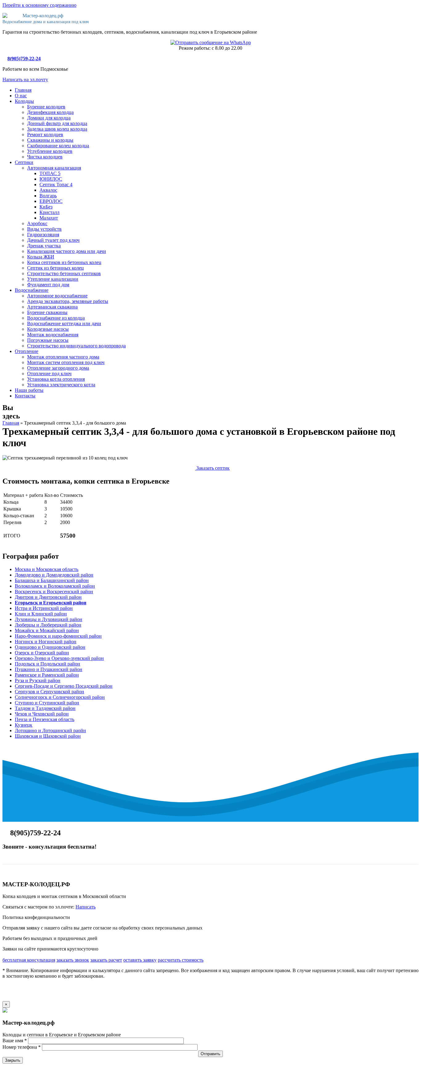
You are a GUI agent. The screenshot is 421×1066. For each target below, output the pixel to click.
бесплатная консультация (28, 960)
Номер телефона (21, 1047)
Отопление (26, 351)
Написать (86, 906)
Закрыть (12, 1060)
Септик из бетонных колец (55, 268)
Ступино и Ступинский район (47, 702)
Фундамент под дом (48, 284)
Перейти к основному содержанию (39, 5)
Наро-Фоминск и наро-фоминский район (58, 636)
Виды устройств (44, 229)
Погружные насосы (47, 340)
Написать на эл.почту (25, 79)
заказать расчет (106, 960)
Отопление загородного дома (58, 368)
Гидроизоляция (43, 234)
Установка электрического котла (61, 384)
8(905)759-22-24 (24, 58)
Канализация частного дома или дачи (66, 251)
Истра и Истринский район (44, 608)
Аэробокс (37, 223)
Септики (24, 162)
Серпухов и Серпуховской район (49, 691)
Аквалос (48, 190)
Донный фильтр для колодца (57, 123)
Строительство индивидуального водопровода (76, 345)
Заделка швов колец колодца (57, 129)
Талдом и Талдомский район (45, 708)
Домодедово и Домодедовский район (54, 574)
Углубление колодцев (49, 151)
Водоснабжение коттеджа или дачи (64, 323)
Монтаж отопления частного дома (63, 356)
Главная (23, 90)
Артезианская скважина (52, 306)
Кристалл (49, 212)
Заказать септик (212, 468)
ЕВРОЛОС (51, 201)
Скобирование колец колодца (58, 145)
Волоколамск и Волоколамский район (55, 586)
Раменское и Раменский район (47, 675)
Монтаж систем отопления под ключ (65, 362)
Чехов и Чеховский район (42, 713)
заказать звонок (72, 960)
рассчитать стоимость (180, 960)
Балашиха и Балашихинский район (52, 580)
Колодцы (24, 101)
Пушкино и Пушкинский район (48, 669)
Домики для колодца (49, 117)
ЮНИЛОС (50, 179)
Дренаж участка (44, 245)
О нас (21, 95)
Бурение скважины (47, 312)
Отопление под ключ (49, 373)
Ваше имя (14, 1040)
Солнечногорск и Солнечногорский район (60, 697)
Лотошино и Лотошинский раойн (50, 730)
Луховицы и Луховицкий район (48, 619)
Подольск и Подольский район (47, 663)
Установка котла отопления (56, 379)
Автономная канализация (54, 167)
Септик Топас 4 (55, 184)
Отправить (210, 1053)
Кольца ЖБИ (40, 256)
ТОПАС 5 (49, 173)
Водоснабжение (31, 290)
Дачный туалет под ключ (53, 240)
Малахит (48, 217)
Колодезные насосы (48, 329)
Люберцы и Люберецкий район (48, 624)
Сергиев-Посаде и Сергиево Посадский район (63, 686)
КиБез (45, 206)
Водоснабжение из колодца (56, 318)
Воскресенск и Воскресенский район (54, 591)
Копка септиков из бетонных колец (64, 262)
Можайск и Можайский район (47, 630)
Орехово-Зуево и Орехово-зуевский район (59, 658)
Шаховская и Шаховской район (48, 736)
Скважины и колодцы (50, 140)
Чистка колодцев (45, 156)
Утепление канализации (52, 279)
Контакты (25, 395)
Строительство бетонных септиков (64, 273)
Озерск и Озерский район (42, 652)
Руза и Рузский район (37, 680)
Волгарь (48, 195)
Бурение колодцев (46, 106)
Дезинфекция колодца (50, 112)
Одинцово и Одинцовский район (50, 647)
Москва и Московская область (46, 569)
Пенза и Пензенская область (44, 719)
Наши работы (29, 390)
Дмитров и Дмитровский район (48, 597)
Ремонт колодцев (45, 134)
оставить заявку (140, 960)
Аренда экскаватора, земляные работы (67, 301)
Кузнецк (23, 725)
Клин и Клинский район (41, 613)
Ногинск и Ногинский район (45, 641)
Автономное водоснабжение (57, 295)
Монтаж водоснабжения (52, 334)
